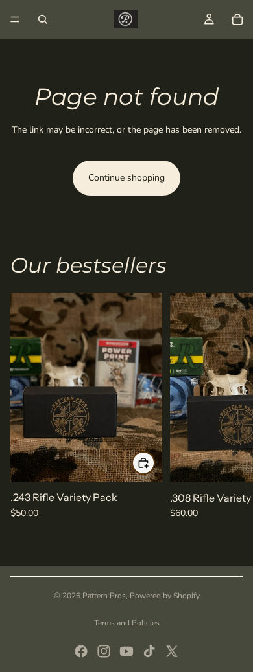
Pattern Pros (104, 595)
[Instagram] (104, 651)
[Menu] (15, 19)
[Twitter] (172, 651)
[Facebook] (81, 651)
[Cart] (237, 19)
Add (154, 462)
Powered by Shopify (165, 595)
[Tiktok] (149, 651)
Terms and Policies (127, 623)
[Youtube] (126, 651)
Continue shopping (126, 178)
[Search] (43, 19)
